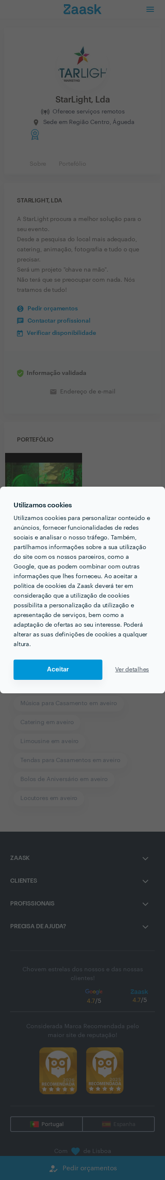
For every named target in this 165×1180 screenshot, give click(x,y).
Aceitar (58, 669)
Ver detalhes (132, 670)
